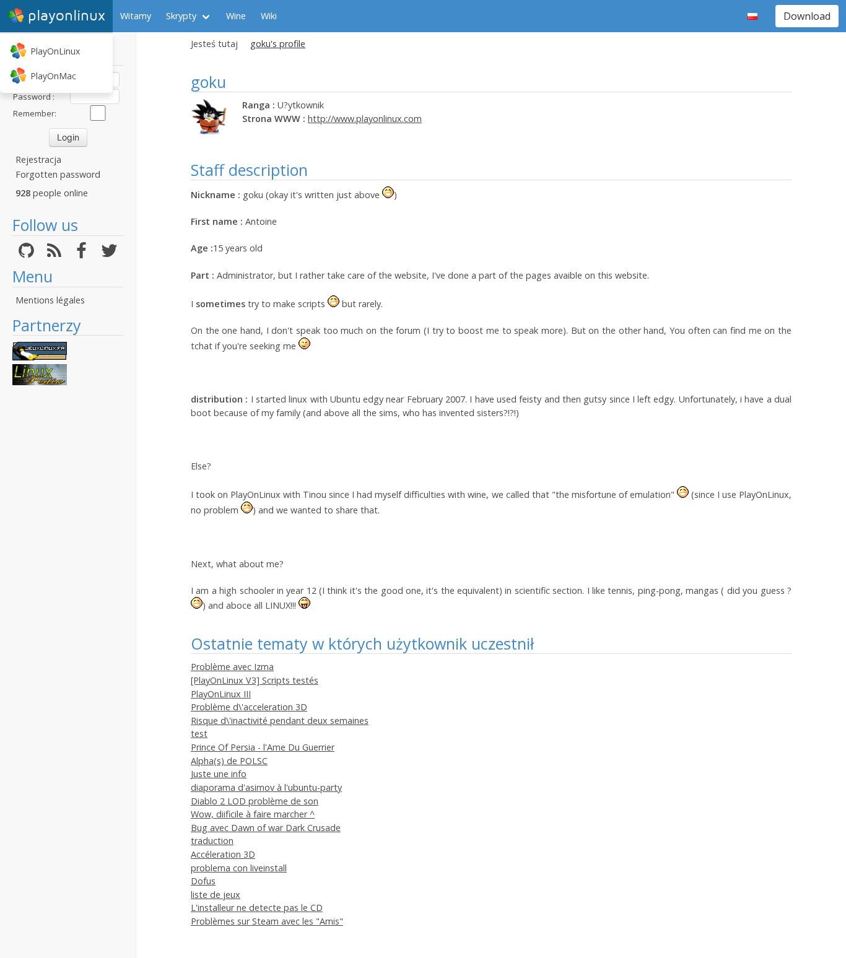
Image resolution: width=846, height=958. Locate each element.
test (199, 733)
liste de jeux (215, 894)
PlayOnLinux (55, 51)
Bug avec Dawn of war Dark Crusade (266, 828)
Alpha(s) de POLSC (229, 761)
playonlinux (66, 15)
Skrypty (181, 16)
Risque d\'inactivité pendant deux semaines (279, 720)
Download (807, 16)
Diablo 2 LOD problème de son (254, 801)
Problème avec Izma (232, 667)
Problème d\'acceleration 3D (249, 707)
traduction (212, 841)
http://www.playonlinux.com (365, 118)
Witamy (135, 16)
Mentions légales (50, 300)
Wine (236, 16)
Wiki (269, 16)
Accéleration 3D (223, 854)
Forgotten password (57, 174)
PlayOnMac (53, 76)
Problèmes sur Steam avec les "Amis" (267, 921)
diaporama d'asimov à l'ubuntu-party (266, 787)
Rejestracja (38, 159)
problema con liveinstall (239, 868)
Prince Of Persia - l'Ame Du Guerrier (262, 747)
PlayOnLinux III (221, 694)
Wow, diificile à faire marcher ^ (253, 814)
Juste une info (218, 774)
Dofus (203, 881)
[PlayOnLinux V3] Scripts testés (254, 680)
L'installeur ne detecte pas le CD (257, 907)
